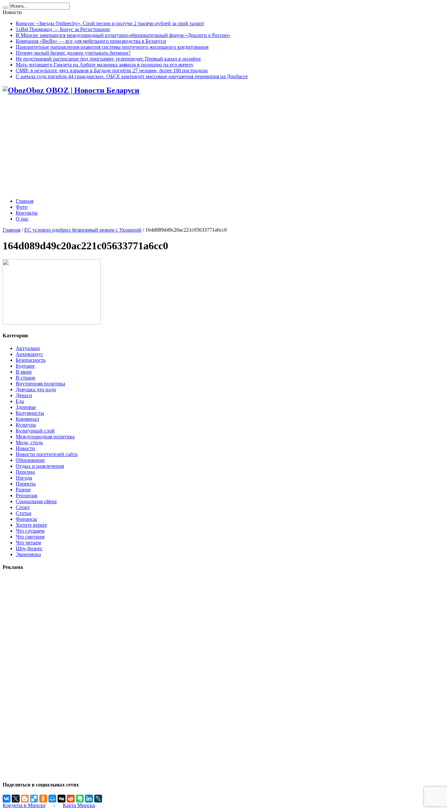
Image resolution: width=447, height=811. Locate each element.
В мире (24, 372)
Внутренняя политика (40, 383)
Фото (21, 207)
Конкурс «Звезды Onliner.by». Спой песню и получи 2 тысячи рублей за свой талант (110, 23)
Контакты (27, 213)
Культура (26, 425)
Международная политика (45, 436)
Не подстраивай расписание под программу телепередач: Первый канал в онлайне (108, 59)
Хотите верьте (31, 525)
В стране (25, 377)
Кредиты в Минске (24, 805)
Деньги (24, 395)
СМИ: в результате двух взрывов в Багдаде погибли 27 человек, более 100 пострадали (112, 70)
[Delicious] (34, 798)
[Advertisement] (223, 147)
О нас (22, 218)
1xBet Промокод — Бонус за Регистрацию (63, 29)
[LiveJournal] (98, 798)
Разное (23, 489)
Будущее (25, 366)
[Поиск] (5, 8)
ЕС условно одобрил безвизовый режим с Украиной (82, 230)
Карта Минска (79, 805)
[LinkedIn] (89, 798)
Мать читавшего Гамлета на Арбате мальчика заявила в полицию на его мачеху (104, 64)
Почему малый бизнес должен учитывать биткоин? (73, 53)
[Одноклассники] (43, 798)
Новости (25, 448)
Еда (20, 401)
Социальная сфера (36, 501)
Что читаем (28, 542)
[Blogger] (25, 798)
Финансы (26, 519)
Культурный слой (35, 430)
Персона (25, 472)
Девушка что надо (36, 389)
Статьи (23, 513)
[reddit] (71, 798)
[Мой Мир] (52, 798)
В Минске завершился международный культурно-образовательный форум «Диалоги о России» (123, 35)
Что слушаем (30, 531)
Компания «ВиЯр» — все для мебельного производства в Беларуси (91, 41)
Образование (30, 460)
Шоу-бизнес (29, 548)
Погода (24, 478)
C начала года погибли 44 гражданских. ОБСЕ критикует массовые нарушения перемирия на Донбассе (132, 76)
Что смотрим (30, 536)
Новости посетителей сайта (47, 454)
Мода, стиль (29, 442)
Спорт (23, 507)
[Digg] (61, 798)
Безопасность (30, 360)
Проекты (26, 483)
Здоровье (26, 407)
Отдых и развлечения (40, 466)
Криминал (27, 419)
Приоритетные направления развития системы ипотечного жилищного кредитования (112, 47)
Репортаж (26, 495)
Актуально (28, 348)
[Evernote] (80, 798)
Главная (24, 201)
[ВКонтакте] (6, 798)
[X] (16, 798)
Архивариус (29, 354)
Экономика (28, 554)
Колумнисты (30, 413)
